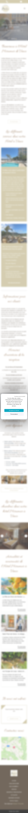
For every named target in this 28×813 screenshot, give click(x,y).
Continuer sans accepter (19, 396)
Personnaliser (14, 414)
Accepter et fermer (14, 410)
